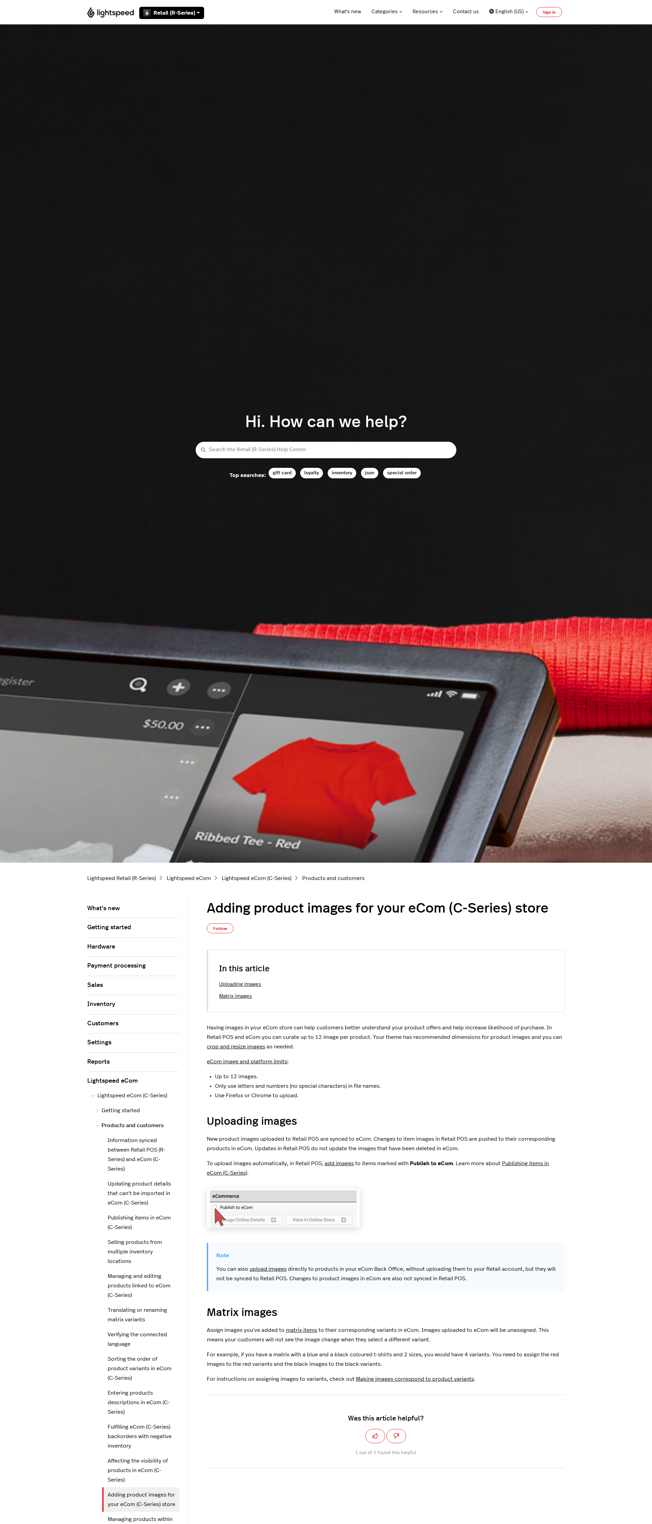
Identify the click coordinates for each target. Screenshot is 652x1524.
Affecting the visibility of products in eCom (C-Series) (138, 1470)
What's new (347, 11)
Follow (220, 928)
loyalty (311, 472)
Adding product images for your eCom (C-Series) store (141, 1499)
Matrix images (235, 996)
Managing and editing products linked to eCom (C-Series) (139, 1285)
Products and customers (333, 878)
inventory (342, 472)
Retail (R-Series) (174, 13)
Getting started (109, 927)
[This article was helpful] (375, 1436)
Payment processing (116, 966)
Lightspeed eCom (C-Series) (256, 878)
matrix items (301, 1330)
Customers (103, 1024)
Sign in (549, 12)
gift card (282, 472)
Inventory (101, 1004)
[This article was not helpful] (396, 1436)
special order (402, 472)
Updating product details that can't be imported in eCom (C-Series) (139, 1193)
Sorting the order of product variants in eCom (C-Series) (139, 1368)
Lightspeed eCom (189, 878)
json (369, 472)
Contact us (466, 11)
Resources (425, 11)
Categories (385, 11)
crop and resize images (236, 1046)
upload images (268, 1269)
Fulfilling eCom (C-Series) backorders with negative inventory (139, 1436)
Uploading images (240, 984)
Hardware (101, 947)
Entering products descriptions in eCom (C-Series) (139, 1402)
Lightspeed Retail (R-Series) (121, 878)
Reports (98, 1062)
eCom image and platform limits (247, 1061)
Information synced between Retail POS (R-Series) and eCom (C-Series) (136, 1155)
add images (339, 1163)
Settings (99, 1043)
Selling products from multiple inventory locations (135, 1252)
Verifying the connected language (137, 1339)
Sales (95, 985)
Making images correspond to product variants (415, 1379)
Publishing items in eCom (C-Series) (139, 1222)
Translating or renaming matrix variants (137, 1314)
